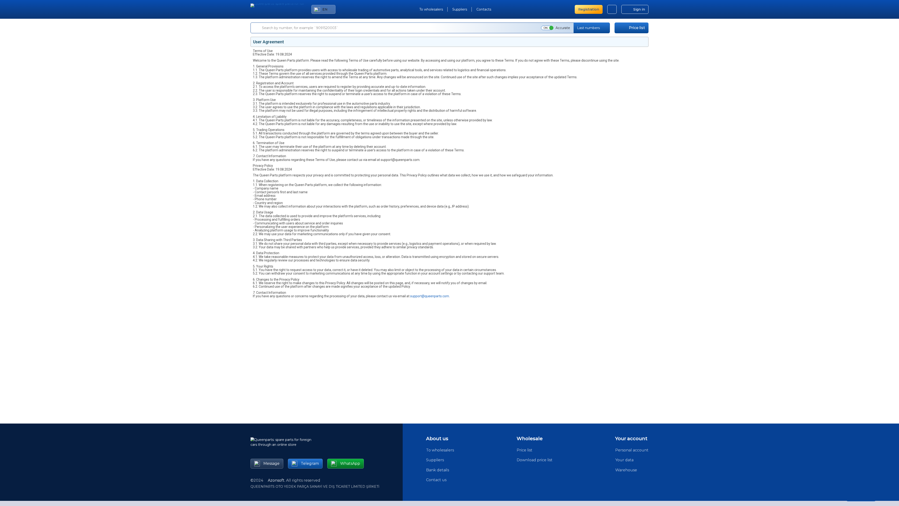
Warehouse (626, 470)
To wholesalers (431, 9)
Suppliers (459, 9)
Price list (637, 28)
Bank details (437, 470)
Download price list (535, 460)
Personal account (631, 450)
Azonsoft (276, 480)
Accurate (563, 28)
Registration (588, 9)
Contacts (483, 9)
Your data (624, 460)
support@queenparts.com (429, 296)
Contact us (436, 480)
